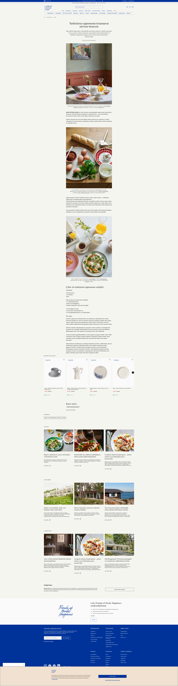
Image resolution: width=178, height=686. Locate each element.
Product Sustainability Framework (110, 638)
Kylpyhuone (102, 13)
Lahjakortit (123, 658)
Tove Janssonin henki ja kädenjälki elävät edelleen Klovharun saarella (116, 509)
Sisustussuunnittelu (96, 10)
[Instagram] (45, 665)
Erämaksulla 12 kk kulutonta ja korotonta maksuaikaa (89, 0)
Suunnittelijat (109, 10)
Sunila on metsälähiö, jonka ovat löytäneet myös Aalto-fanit (55, 509)
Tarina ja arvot (109, 631)
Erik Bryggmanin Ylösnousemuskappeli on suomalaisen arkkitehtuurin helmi (118, 560)
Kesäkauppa (68, 10)
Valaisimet (58, 13)
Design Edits (123, 656)
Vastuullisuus (109, 635)
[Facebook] (49, 665)
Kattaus (107, 664)
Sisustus (75, 13)
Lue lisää (92, 615)
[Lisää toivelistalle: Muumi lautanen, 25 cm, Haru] (109, 359)
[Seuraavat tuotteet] (133, 372)
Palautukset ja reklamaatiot (97, 637)
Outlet (115, 10)
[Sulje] (23, 664)
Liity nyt (93, 619)
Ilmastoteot (108, 640)
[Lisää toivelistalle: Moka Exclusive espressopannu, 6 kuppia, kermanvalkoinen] (87, 359)
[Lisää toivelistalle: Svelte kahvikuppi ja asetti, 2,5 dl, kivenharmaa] (64, 359)
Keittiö (107, 662)
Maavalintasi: (47, 641)
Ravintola (93, 660)
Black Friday (123, 662)
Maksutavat (93, 633)
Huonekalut (50, 13)
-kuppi (80, 107)
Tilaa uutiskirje (66, 638)
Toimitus (92, 635)
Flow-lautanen (105, 191)
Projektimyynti (124, 631)
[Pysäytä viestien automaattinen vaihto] (102, 1)
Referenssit (123, 637)
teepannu (75, 107)
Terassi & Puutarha (112, 13)
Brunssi (59, 417)
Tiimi (122, 635)
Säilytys (82, 13)
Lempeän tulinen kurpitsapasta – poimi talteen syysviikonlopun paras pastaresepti (118, 456)
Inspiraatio (81, 10)
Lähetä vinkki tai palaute (119, 589)
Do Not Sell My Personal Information (112, 680)
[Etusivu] (44, 17)
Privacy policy (54, 679)
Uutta (63, 10)
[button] (127, 7)
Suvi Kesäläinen (52, 417)
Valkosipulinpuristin (85, 192)
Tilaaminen (93, 631)
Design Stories (88, 10)
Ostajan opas (109, 646)
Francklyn (87, 281)
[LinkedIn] (58, 665)
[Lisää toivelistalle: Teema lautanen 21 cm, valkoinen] (132, 359)
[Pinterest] (54, 665)
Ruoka (55, 17)
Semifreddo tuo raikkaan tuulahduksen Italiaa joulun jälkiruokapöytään (87, 455)
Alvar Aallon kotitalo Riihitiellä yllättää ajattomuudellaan (57, 560)
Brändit (103, 10)
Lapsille (128, 13)
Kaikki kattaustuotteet (73, 407)
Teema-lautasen (103, 279)
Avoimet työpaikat (110, 633)
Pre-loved (93, 662)
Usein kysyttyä (94, 639)
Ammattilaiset (94, 654)
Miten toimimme (124, 633)
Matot (87, 13)
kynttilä (100, 107)
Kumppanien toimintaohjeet (112, 644)
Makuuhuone (94, 13)
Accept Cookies (112, 676)
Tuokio (79, 192)
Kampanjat (75, 10)
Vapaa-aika (122, 13)
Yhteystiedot (93, 641)
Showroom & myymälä (95, 658)
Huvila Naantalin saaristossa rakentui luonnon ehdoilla (86, 509)
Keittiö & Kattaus (67, 13)
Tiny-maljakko (92, 279)
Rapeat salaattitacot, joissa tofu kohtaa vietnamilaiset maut (57, 455)
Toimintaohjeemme (110, 642)
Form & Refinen (107, 106)
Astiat (64, 417)
